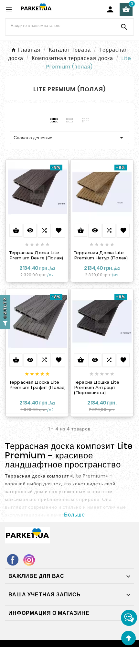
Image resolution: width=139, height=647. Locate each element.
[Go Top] (128, 638)
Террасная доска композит (37, 476)
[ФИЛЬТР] (5, 323)
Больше (74, 514)
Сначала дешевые (69, 138)
